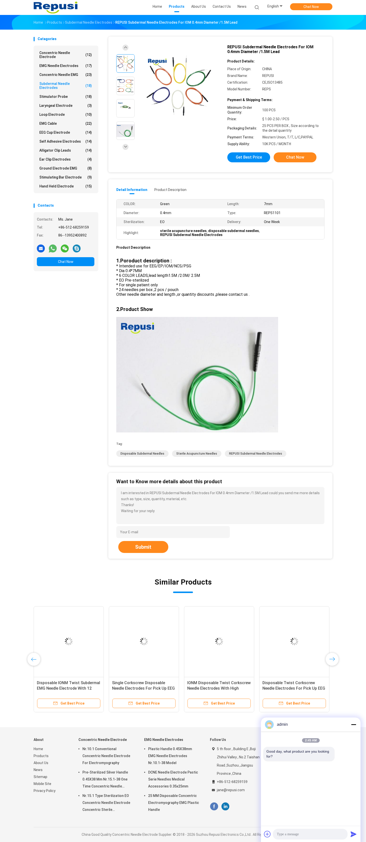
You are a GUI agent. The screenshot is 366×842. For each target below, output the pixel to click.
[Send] (354, 834)
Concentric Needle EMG (65, 75)
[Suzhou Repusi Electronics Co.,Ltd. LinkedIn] (225, 806)
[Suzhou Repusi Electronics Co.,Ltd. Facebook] (214, 806)
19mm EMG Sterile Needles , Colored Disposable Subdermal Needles (108, 688)
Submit (143, 547)
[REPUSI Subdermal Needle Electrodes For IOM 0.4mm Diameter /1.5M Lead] (179, 87)
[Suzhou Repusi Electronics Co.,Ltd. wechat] (65, 248)
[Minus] (354, 724)
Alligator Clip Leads (65, 150)
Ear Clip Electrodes (65, 159)
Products (41, 756)
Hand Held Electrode (65, 186)
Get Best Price (249, 157)
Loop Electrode (65, 115)
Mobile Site (42, 784)
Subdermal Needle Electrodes (65, 86)
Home (38, 749)
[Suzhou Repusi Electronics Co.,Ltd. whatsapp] (53, 248)
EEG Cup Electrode (65, 132)
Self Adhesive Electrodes (65, 141)
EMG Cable (65, 123)
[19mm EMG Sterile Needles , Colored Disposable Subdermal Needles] (112, 641)
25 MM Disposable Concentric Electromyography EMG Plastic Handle (173, 803)
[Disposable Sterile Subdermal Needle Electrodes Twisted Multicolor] (262, 641)
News (38, 770)
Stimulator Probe (65, 97)
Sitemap (40, 777)
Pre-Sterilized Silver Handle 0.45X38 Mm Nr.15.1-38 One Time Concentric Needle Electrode (105, 780)
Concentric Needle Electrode (65, 55)
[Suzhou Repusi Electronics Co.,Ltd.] (55, 7)
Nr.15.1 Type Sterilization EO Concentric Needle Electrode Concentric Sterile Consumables (106, 803)
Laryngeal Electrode (65, 106)
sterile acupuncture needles (196, 453)
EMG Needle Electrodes (65, 66)
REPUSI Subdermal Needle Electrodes (255, 453)
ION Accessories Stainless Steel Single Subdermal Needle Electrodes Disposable (34, 688)
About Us (41, 763)
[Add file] (267, 834)
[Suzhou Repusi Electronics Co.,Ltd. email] (41, 248)
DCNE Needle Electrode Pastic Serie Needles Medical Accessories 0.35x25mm (173, 779)
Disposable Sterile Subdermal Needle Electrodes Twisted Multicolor (257, 688)
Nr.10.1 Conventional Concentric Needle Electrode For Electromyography (106, 756)
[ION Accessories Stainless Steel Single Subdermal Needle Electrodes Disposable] (36, 641)
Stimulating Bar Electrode (65, 177)
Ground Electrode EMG (65, 168)
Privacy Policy (45, 791)
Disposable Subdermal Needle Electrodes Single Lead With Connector (182, 688)
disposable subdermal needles (142, 453)
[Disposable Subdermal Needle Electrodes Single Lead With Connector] (187, 641)
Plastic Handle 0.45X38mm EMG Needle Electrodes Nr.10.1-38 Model (170, 756)
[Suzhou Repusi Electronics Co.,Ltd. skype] (77, 248)
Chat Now (311, 7)
